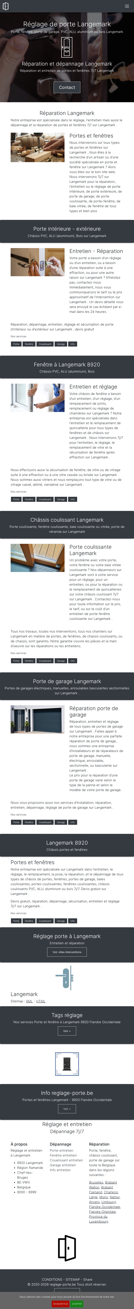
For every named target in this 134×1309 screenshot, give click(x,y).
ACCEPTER (77, 1304)
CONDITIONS (52, 1279)
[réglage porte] (6, 6)
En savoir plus (60, 1304)
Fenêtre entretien (63, 1155)
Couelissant (45, 344)
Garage (61, 344)
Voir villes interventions (67, 952)
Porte (16, 344)
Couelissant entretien (66, 1160)
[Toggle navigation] (127, 6)
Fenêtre (29, 344)
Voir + (67, 1031)
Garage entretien (63, 1165)
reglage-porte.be (63, 1284)
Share (87, 1279)
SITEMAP (73, 1279)
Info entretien (60, 1170)
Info (73, 344)
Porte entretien (61, 1150)
